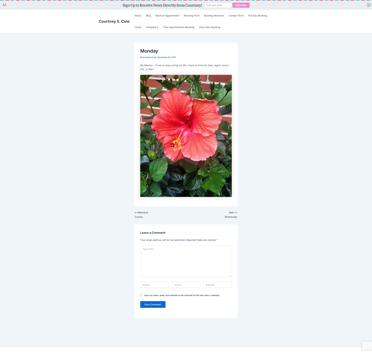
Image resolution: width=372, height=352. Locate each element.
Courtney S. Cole (114, 21)
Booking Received (214, 15)
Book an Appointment (168, 15)
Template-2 (152, 27)
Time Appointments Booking (178, 27)
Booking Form (192, 15)
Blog (148, 15)
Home (138, 27)
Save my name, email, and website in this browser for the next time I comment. (182, 295)
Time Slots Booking (209, 27)
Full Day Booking (257, 15)
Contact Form (236, 15)
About (138, 15)
